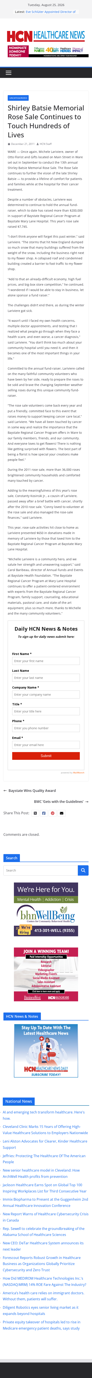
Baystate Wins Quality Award (32, 790)
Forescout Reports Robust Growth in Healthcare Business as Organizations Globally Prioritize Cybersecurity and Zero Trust (42, 1264)
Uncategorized (18, 97)
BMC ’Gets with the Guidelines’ (58, 801)
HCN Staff (46, 144)
